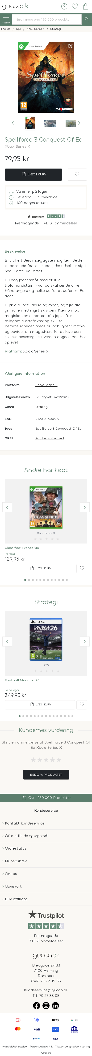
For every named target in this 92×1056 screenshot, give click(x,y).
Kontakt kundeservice (25, 823)
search (87, 19)
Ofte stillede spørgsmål (26, 835)
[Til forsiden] (15, 6)
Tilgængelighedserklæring (72, 1046)
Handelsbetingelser (15, 1046)
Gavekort (13, 886)
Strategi (41, 407)
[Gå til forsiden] (46, 955)
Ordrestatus (15, 848)
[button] (12, 123)
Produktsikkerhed (49, 438)
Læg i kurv (33, 174)
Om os (11, 873)
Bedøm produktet (46, 774)
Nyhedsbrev (16, 861)
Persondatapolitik (41, 1046)
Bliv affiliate (16, 898)
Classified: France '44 (22, 548)
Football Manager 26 (22, 680)
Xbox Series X (46, 385)
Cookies (46, 1053)
